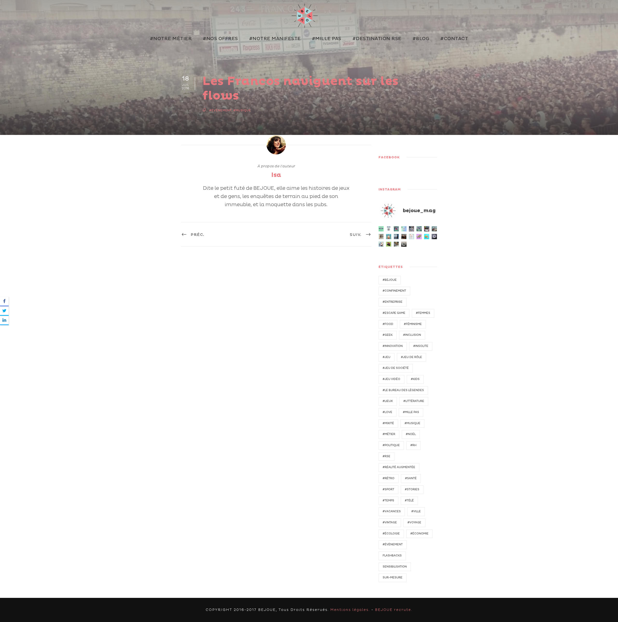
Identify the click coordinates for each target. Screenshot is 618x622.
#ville (416, 511)
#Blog (421, 39)
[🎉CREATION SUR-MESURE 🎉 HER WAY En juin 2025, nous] (419, 236)
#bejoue (390, 279)
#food (388, 324)
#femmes (423, 312)
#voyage (414, 522)
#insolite (420, 346)
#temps (388, 500)
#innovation (393, 346)
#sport (388, 489)
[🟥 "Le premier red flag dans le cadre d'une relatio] (396, 244)
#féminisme (413, 324)
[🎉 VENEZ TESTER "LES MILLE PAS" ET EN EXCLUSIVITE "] (388, 236)
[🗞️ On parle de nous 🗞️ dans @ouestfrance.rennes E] (381, 236)
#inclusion (412, 334)
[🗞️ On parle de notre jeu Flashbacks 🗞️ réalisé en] (411, 236)
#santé (411, 478)
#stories (412, 489)
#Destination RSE (376, 39)
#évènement (220, 110)
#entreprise (392, 301)
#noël (411, 434)
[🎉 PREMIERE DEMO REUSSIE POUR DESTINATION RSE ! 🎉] (434, 228)
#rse (386, 456)
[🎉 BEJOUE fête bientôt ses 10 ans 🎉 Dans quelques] (404, 236)
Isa (276, 175)
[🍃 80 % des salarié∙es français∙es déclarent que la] (396, 228)
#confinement (394, 290)
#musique (242, 110)
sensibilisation (395, 566)
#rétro (388, 478)
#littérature (413, 401)
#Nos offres (220, 39)
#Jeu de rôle (411, 357)
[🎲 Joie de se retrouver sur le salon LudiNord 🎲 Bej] (381, 244)
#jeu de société (396, 368)
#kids (415, 379)
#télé (409, 500)
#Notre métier (171, 39)
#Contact (454, 39)
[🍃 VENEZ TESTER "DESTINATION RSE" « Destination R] (396, 236)
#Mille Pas (326, 39)
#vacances (392, 511)
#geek (388, 334)
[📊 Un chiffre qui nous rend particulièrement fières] (404, 228)
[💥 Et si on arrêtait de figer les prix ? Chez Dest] (381, 228)
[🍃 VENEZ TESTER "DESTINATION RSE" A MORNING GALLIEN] (411, 228)
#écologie (391, 533)
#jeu (386, 357)
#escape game (394, 312)
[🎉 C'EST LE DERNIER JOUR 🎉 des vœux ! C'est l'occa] (404, 244)
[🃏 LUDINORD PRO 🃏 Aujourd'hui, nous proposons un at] (388, 244)
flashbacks (392, 555)
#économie (419, 533)
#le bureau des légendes (403, 390)
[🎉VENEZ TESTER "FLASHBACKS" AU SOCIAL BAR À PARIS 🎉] (426, 228)
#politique (391, 445)
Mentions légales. (350, 610)
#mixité (388, 423)
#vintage (390, 522)
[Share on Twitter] (4, 311)
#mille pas (411, 412)
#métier (389, 434)
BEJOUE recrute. (393, 610)
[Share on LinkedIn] (4, 320)
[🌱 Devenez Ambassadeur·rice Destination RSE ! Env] (388, 228)
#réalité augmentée (399, 467)
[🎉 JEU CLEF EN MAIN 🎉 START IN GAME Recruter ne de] (426, 236)
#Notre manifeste (275, 39)
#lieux (388, 401)
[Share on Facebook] (4, 301)
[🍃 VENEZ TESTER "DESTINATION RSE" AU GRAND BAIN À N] (419, 228)
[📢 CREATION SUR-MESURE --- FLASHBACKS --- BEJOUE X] (434, 236)
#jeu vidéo (391, 379)
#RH (413, 445)
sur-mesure (392, 577)
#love (387, 412)
